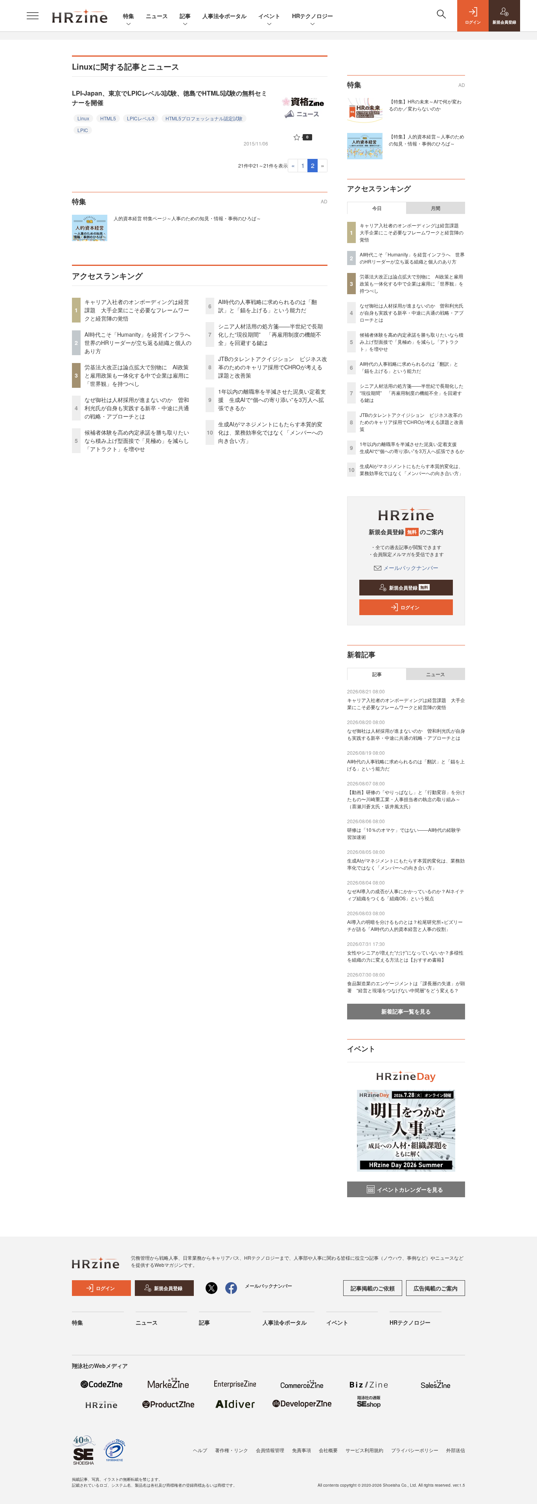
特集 (128, 16)
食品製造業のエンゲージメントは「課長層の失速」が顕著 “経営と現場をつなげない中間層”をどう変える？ (406, 986)
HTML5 (108, 118)
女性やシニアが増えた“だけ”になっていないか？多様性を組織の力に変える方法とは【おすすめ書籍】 (405, 956)
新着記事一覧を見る (406, 1011)
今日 (377, 208)
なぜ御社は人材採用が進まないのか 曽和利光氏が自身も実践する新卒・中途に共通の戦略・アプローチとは (137, 408)
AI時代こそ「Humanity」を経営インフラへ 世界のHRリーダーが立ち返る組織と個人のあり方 (140, 342)
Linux (83, 118)
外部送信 (455, 1450)
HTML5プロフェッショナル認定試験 (204, 118)
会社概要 (328, 1450)
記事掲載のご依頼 (373, 1288)
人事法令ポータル (224, 16)
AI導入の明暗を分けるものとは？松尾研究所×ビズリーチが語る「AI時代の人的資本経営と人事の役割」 (405, 925)
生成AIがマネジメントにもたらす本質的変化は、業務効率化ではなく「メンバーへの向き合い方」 (270, 432)
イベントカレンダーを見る (410, 1189)
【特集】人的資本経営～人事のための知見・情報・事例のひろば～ (426, 140)
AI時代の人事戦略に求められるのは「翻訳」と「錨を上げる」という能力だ (267, 306)
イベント (269, 16)
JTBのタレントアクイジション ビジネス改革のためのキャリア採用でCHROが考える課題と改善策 (272, 367)
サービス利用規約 (364, 1450)
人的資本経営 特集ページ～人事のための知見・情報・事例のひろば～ (187, 218)
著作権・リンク (231, 1450)
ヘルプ (200, 1450)
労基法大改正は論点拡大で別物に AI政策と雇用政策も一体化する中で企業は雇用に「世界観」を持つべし (137, 375)
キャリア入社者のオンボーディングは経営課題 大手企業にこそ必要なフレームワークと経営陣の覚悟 (137, 310)
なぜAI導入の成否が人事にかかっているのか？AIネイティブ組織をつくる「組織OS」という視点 (405, 894)
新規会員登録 (408, 587)
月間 (435, 208)
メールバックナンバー (410, 567)
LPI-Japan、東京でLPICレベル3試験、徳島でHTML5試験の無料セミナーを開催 (169, 97)
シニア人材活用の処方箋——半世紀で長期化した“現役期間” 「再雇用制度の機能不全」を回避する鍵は (270, 334)
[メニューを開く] (32, 15)
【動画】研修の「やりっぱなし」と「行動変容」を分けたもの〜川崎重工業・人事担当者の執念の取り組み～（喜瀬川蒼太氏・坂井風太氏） (406, 799)
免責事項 (301, 1450)
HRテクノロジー (312, 16)
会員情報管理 (270, 1450)
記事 (185, 16)
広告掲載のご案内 (436, 1288)
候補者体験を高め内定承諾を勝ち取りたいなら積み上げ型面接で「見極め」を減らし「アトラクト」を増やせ (137, 440)
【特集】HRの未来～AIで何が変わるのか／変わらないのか (425, 105)
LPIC (82, 130)
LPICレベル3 (140, 118)
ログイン (410, 607)
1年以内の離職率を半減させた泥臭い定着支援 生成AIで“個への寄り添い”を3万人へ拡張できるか (272, 399)
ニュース (157, 16)
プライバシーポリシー (414, 1450)
